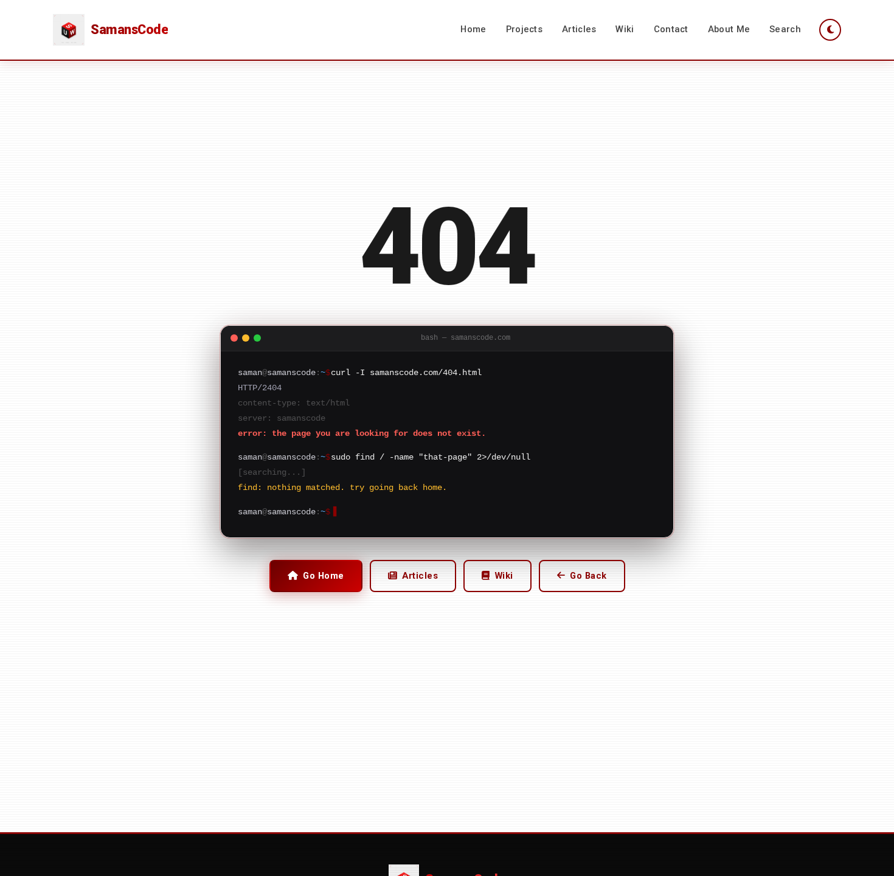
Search (785, 29)
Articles (579, 29)
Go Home (323, 575)
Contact (671, 29)
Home (473, 29)
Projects (524, 29)
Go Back (588, 575)
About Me (729, 29)
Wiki (624, 29)
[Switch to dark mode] (830, 30)
